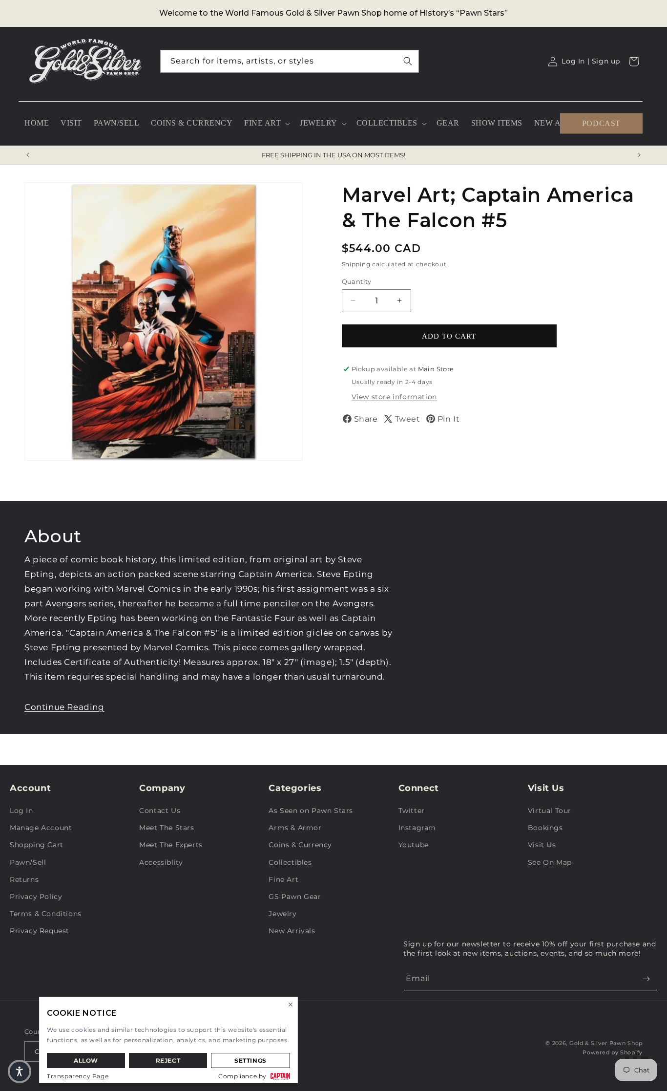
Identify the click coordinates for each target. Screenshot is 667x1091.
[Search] (407, 61)
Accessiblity (161, 862)
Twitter (411, 810)
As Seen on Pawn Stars (311, 810)
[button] (266, 123)
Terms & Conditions (46, 913)
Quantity (357, 281)
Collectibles (290, 862)
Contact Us (159, 810)
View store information (394, 396)
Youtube (413, 844)
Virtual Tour (549, 810)
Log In (21, 810)
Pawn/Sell (28, 862)
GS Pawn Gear (295, 896)
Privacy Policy (36, 896)
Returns (24, 879)
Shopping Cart (36, 844)
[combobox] (289, 61)
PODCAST (601, 123)
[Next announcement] (639, 155)
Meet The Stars (166, 827)
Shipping (356, 264)
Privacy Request (39, 930)
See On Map (550, 862)
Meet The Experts (171, 844)
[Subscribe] (646, 978)
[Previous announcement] (28, 155)
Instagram (417, 827)
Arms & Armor (295, 827)
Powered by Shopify (613, 1052)
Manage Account (41, 827)
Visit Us (542, 844)
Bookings (545, 827)
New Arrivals (292, 930)
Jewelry (282, 913)
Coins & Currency (300, 844)
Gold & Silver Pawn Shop (606, 1043)
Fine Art (283, 879)
